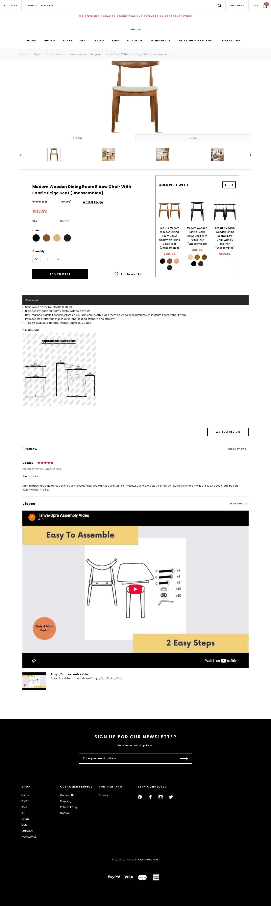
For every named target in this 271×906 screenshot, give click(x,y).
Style (36, 54)
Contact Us (67, 795)
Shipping (65, 801)
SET (23, 813)
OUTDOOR (27, 830)
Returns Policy (68, 807)
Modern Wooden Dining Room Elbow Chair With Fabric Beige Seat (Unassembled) (119, 54)
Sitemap (104, 795)
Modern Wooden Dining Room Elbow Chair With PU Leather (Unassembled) (197, 235)
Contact (65, 813)
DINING (25, 801)
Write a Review (93, 201)
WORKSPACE (29, 836)
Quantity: (38, 251)
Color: (37, 230)
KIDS (24, 825)
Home (23, 54)
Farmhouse (53, 54)
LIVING (25, 819)
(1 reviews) (65, 201)
